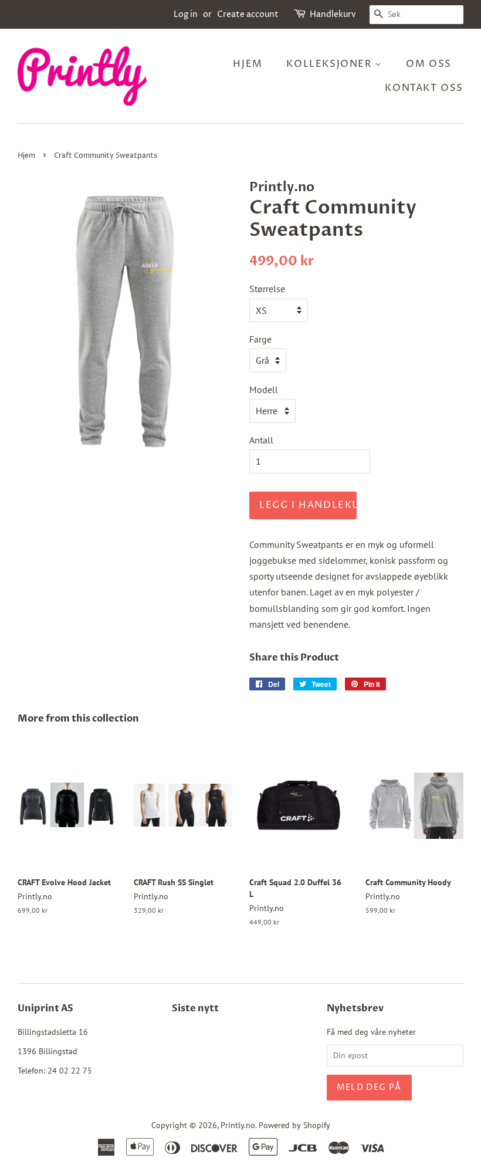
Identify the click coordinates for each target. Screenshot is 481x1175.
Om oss (429, 63)
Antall (261, 440)
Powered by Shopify (294, 1125)
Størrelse (267, 288)
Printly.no (238, 1125)
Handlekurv (333, 14)
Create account (248, 14)
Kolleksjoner (330, 63)
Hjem (247, 63)
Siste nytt (195, 1008)
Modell (263, 389)
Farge (260, 339)
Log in (186, 14)
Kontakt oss (424, 88)
